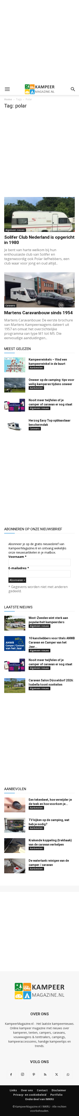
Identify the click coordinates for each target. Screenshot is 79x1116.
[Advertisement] (39, 41)
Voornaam (17, 557)
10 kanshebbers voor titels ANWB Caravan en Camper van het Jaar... (52, 642)
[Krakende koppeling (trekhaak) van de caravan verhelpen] (14, 845)
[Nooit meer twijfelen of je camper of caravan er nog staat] (14, 405)
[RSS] (45, 1075)
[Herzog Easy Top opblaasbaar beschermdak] (14, 425)
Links (13, 1090)
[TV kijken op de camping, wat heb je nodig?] (14, 825)
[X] (56, 1075)
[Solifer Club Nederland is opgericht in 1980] (39, 214)
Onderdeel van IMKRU (39, 1099)
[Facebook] (11, 1075)
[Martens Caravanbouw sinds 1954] (39, 289)
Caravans (10, 305)
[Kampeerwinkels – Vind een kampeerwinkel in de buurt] (14, 364)
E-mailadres (18, 568)
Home (8, 99)
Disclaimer (59, 1090)
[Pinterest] (34, 1075)
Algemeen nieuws (15, 230)
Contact (42, 1090)
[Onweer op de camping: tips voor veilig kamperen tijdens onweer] (14, 385)
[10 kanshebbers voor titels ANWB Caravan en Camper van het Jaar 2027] (14, 643)
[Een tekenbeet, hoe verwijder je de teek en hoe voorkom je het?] (14, 805)
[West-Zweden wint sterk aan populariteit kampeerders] (14, 623)
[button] (7, 89)
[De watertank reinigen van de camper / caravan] (14, 865)
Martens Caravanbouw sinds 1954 (38, 312)
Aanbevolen (36, 367)
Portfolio (56, 1095)
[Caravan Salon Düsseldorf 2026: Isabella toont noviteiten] (14, 685)
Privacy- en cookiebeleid (29, 1095)
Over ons (27, 1090)
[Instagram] (22, 1074)
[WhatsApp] (68, 1075)
